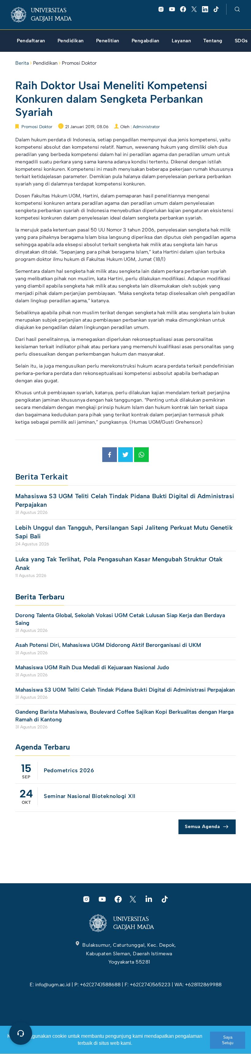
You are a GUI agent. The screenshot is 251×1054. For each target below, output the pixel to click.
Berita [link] (22, 63)
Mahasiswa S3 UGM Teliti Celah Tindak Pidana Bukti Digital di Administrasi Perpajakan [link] (124, 500)
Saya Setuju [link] (227, 1040)
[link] (46, 15)
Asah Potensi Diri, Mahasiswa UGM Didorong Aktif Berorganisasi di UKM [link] (108, 645)
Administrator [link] (146, 126)
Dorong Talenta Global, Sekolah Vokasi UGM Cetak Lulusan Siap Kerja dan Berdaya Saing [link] (120, 619)
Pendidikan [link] (45, 63)
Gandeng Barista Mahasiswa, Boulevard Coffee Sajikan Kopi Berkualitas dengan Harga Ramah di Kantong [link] (124, 715)
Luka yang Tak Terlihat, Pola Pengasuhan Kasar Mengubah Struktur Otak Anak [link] (119, 563)
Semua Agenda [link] (202, 826)
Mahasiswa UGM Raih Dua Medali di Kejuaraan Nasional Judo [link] (93, 667)
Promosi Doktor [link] (79, 63)
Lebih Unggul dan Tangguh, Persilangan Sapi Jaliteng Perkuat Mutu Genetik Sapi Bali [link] (124, 532)
